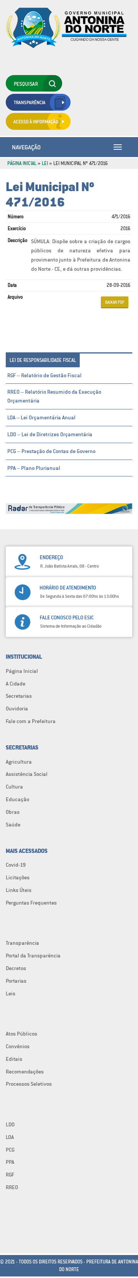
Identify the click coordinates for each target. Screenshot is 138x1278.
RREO (12, 1187)
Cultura (14, 786)
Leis (10, 993)
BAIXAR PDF (114, 302)
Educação (17, 799)
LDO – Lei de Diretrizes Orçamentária (49, 434)
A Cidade (15, 683)
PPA (10, 1162)
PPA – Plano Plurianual (33, 468)
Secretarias (19, 695)
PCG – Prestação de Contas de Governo (51, 451)
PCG (10, 1149)
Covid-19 (16, 864)
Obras (13, 811)
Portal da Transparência (33, 955)
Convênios (18, 1046)
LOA (10, 1137)
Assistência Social (27, 774)
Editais (14, 1058)
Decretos (16, 968)
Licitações (18, 877)
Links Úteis (18, 890)
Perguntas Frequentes (31, 902)
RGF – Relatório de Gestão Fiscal (44, 375)
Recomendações (25, 1071)
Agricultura (19, 761)
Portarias (16, 980)
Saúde (13, 824)
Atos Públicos (21, 1033)
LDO (10, 1124)
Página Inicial (21, 163)
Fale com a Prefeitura (31, 721)
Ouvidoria (17, 708)
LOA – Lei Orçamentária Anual (41, 417)
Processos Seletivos (29, 1083)
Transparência (22, 942)
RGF (10, 1174)
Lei (45, 163)
